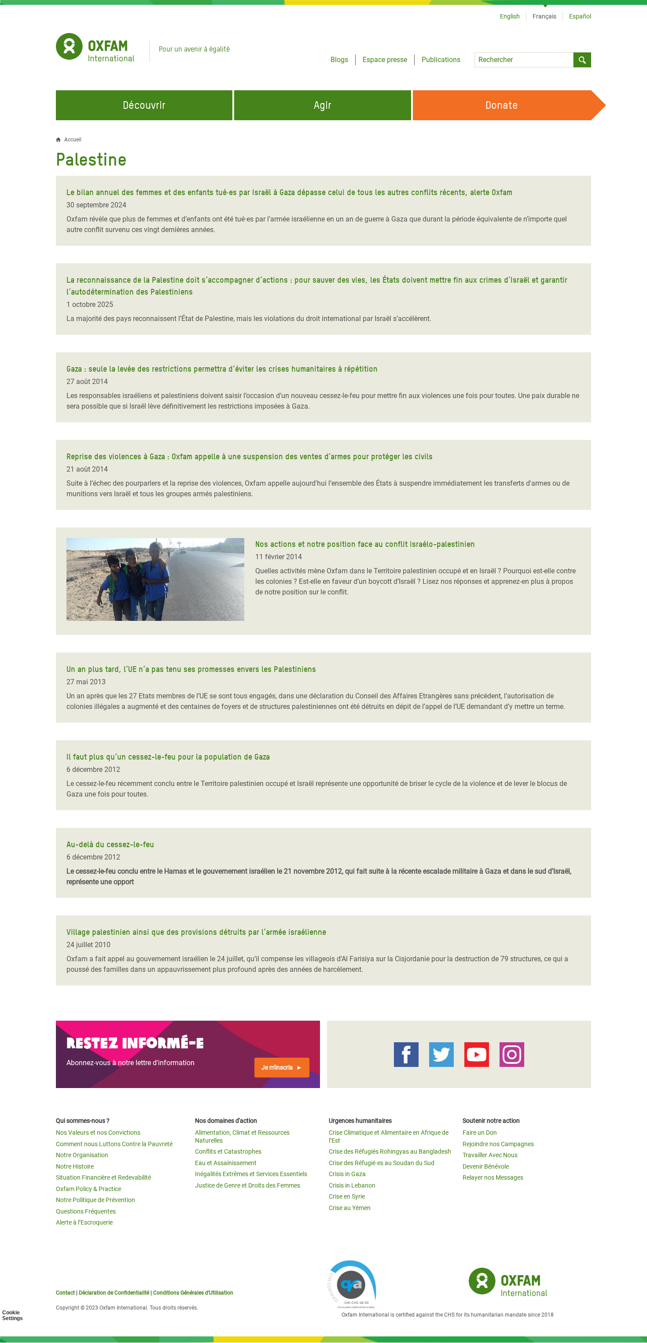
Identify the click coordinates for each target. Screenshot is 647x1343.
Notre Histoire (75, 1166)
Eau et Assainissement (226, 1162)
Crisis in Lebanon (352, 1185)
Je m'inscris (277, 1067)
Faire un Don (480, 1132)
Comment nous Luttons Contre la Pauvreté (114, 1143)
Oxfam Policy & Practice (88, 1188)
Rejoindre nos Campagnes (498, 1143)
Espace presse (385, 59)
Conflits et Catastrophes (228, 1151)
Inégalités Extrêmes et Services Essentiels (251, 1173)
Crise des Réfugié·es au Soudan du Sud (381, 1162)
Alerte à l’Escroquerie (84, 1222)
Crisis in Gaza (347, 1173)
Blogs (339, 59)
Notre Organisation (82, 1155)
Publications (441, 59)
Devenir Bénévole (486, 1166)
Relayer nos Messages (493, 1177)
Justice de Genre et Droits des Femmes (247, 1185)
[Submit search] (582, 59)
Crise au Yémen (350, 1207)
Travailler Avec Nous (490, 1155)
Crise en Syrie (347, 1196)
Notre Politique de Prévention (95, 1199)
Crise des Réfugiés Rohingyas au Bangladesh (390, 1151)
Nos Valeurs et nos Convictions (98, 1132)
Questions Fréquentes (86, 1211)
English (510, 16)
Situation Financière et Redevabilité (103, 1177)
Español (580, 16)
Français (544, 16)
